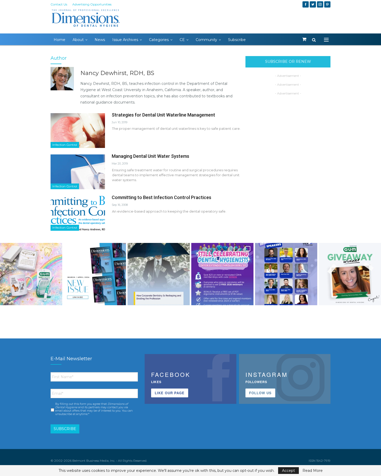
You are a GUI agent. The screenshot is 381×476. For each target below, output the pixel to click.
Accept (288, 470)
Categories (159, 39)
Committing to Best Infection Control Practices (161, 197)
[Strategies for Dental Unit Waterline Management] (78, 130)
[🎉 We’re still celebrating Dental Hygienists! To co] (222, 274)
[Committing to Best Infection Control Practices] (78, 213)
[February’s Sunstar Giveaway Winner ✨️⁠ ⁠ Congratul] (350, 274)
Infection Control (64, 145)
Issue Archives (125, 39)
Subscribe (237, 39)
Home (59, 39)
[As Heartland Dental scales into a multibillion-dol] (159, 274)
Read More (312, 470)
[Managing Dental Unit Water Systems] (78, 171)
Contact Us (59, 4)
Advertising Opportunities (91, 4)
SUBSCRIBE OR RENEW (288, 61)
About (78, 39)
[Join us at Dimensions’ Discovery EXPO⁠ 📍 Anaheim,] (286, 274)
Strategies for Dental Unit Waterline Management (163, 115)
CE (182, 39)
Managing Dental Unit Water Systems (150, 156)
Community (206, 39)
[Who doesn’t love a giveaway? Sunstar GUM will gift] (31, 274)
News (100, 39)
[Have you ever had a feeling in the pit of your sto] (95, 274)
